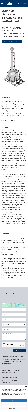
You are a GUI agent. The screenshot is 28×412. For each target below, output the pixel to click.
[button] (26, 386)
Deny (14, 404)
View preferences (14, 408)
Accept (14, 400)
